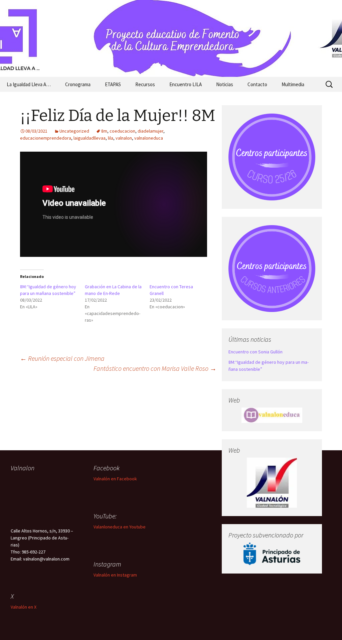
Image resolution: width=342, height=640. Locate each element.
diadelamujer (150, 131)
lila (110, 138)
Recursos (145, 84)
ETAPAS (113, 84)
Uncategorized (74, 131)
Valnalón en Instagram (115, 575)
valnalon (124, 138)
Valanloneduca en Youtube (120, 527)
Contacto (257, 84)
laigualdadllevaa (89, 138)
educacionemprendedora (45, 138)
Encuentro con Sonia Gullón (255, 352)
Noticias (224, 84)
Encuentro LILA (185, 84)
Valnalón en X (23, 607)
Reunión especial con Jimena (62, 358)
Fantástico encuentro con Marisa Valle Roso (155, 368)
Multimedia (293, 84)
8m (104, 131)
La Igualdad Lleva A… (29, 84)
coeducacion (122, 131)
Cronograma (78, 84)
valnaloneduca (148, 138)
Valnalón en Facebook (115, 479)
